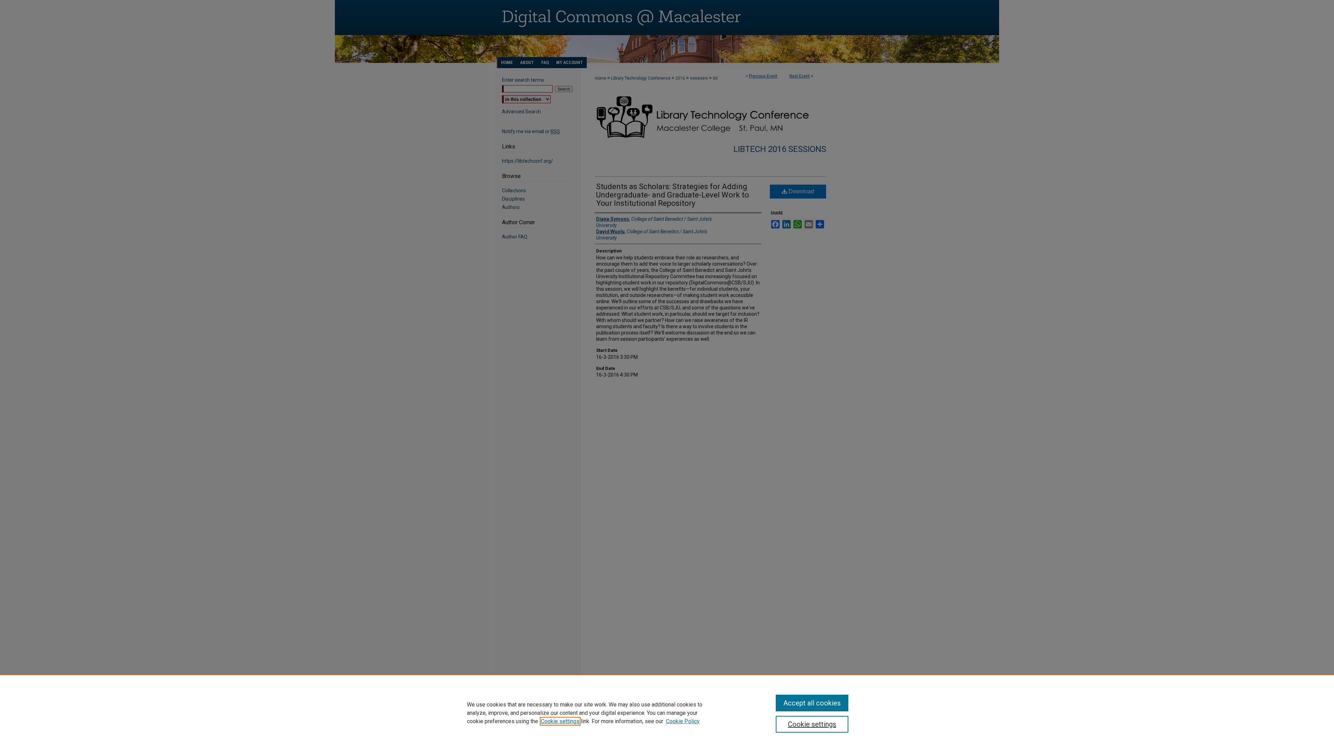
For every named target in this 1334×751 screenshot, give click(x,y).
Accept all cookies (812, 703)
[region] (667, 713)
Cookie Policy (683, 721)
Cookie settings (560, 721)
